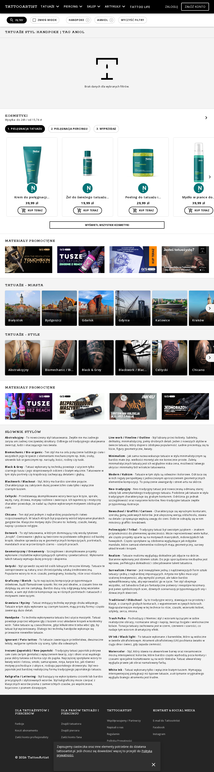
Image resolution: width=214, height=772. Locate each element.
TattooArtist (21, 6)
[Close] (153, 764)
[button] (171, 7)
